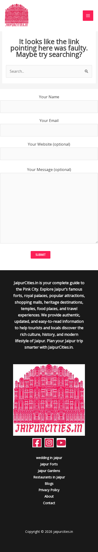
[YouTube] (61, 442)
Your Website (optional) (49, 144)
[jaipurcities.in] (17, 15)
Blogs (49, 483)
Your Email (49, 120)
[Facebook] (37, 442)
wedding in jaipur (49, 457)
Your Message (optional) (49, 169)
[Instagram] (49, 442)
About (49, 496)
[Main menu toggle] (88, 15)
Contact (49, 503)
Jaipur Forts (49, 464)
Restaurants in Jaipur (49, 477)
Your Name (49, 96)
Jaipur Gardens (49, 470)
